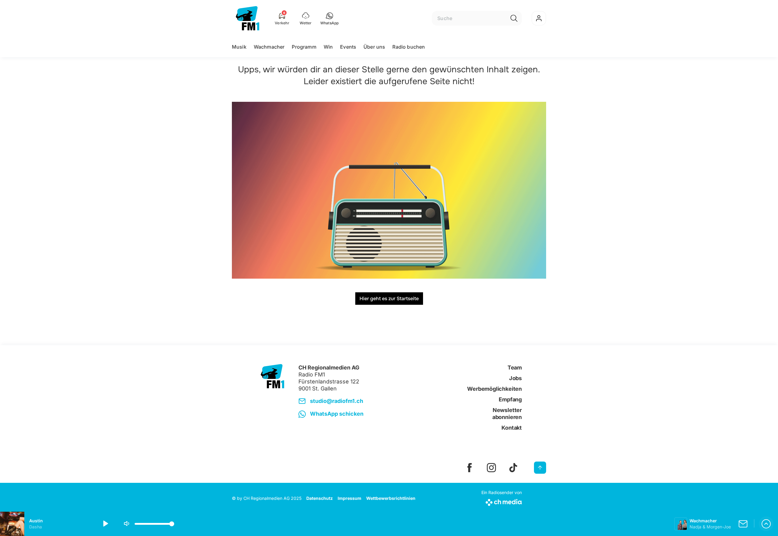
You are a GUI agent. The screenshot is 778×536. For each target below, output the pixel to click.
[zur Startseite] (247, 18)
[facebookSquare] (469, 468)
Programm (304, 47)
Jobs (515, 378)
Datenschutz (319, 498)
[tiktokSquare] (513, 468)
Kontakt (511, 427)
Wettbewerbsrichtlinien (390, 498)
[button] (329, 18)
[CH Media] (501, 501)
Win (328, 47)
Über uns (374, 47)
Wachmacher (269, 47)
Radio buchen (408, 47)
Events (348, 47)
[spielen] (105, 524)
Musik (239, 47)
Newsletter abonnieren (507, 413)
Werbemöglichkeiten (494, 389)
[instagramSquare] (491, 468)
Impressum (349, 498)
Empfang (510, 399)
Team (515, 367)
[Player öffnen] (766, 523)
